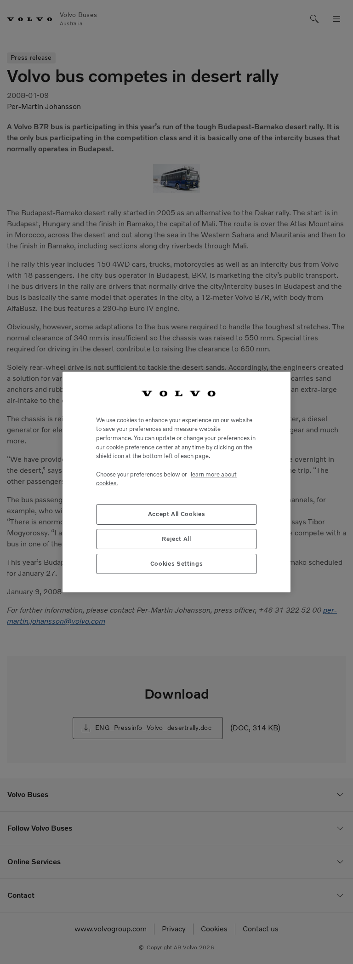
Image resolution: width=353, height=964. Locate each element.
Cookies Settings (176, 563)
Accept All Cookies (176, 514)
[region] (176, 482)
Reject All (176, 538)
